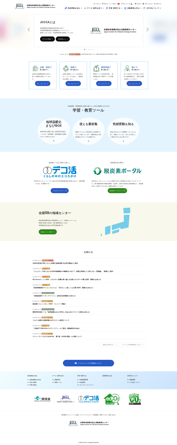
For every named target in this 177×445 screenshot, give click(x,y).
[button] (84, 49)
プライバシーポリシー (86, 415)
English (139, 4)
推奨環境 (95, 415)
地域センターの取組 (110, 4)
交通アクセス (103, 415)
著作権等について (66, 415)
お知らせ (98, 4)
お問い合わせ (148, 4)
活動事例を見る (107, 376)
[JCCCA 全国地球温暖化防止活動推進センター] (39, 6)
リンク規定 (76, 415)
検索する (158, 4)
